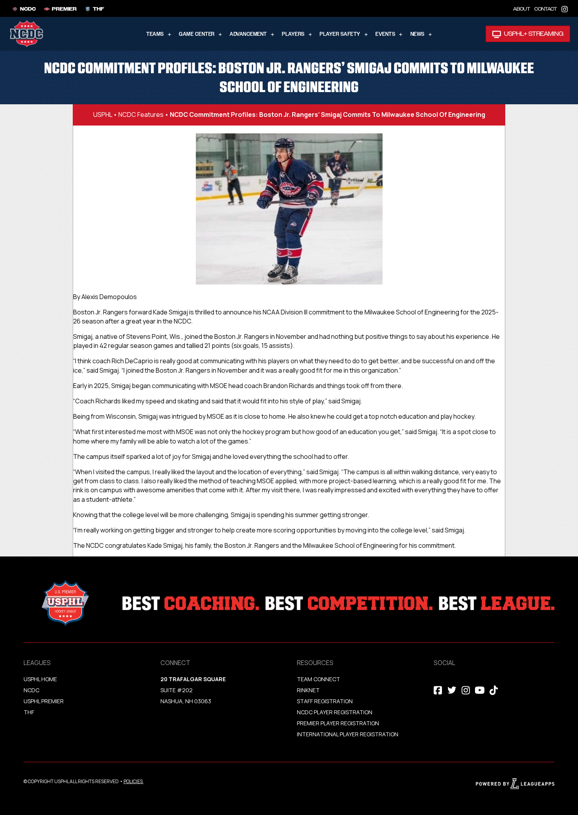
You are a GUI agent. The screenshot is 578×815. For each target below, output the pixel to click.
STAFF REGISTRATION (325, 701)
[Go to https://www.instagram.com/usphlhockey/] (564, 8)
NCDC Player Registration (334, 712)
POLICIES (133, 781)
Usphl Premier (44, 701)
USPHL (102, 114)
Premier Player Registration (338, 723)
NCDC (31, 690)
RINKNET (308, 690)
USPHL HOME (40, 679)
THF (29, 712)
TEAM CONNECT (318, 679)
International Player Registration (348, 734)
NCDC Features (141, 114)
